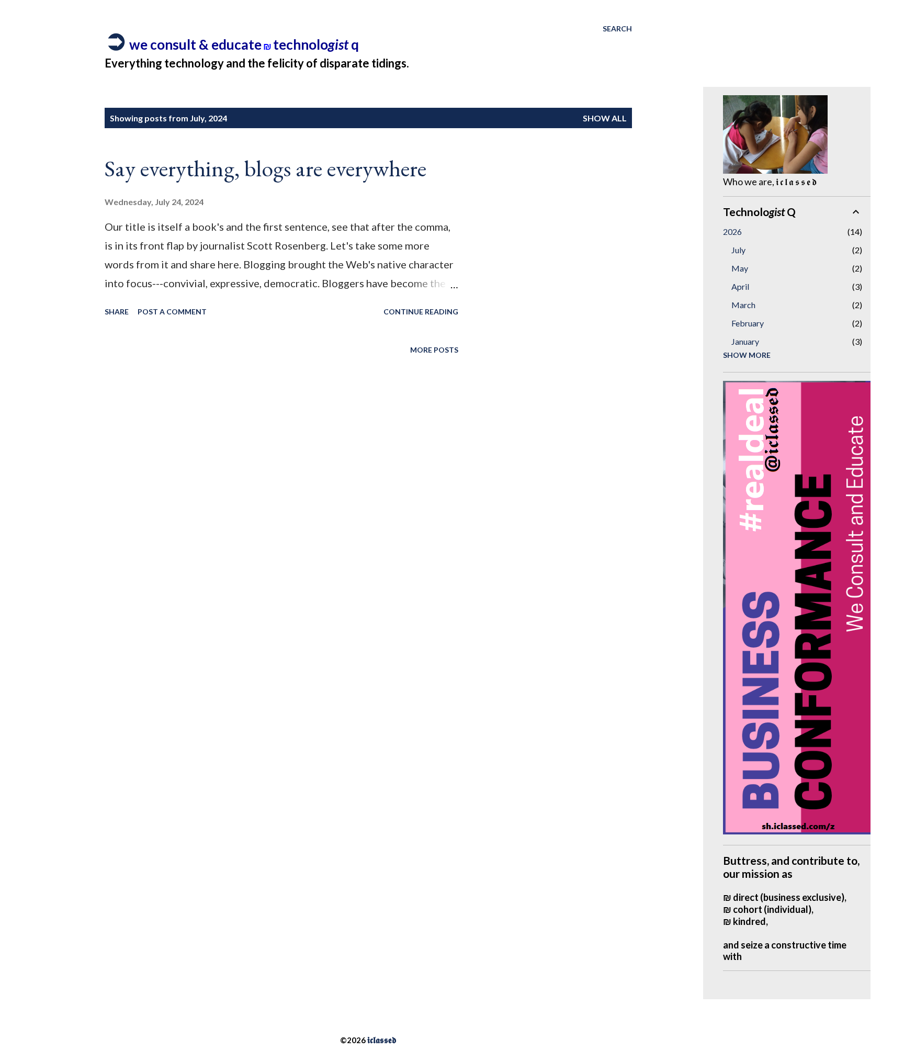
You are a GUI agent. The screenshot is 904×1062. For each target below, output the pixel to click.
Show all (605, 118)
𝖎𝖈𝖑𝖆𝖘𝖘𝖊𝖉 (382, 1039)
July (738, 250)
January (745, 341)
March (743, 305)
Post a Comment (172, 311)
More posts (434, 349)
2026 (732, 231)
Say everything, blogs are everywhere (265, 168)
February (747, 323)
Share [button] (117, 311)
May (739, 268)
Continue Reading (420, 311)
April (740, 286)
